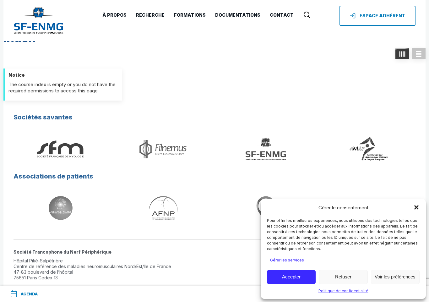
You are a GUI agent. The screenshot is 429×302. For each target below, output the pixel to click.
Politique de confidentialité (343, 290)
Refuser (343, 276)
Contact (282, 15)
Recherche (150, 15)
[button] (416, 207)
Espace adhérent (382, 15)
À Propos (114, 15)
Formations (190, 15)
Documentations (237, 15)
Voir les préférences (395, 276)
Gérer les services (287, 260)
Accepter (291, 276)
